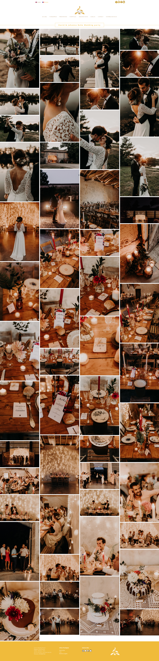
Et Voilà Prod (42, 654)
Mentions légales (63, 653)
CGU (60, 652)
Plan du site (62, 650)
